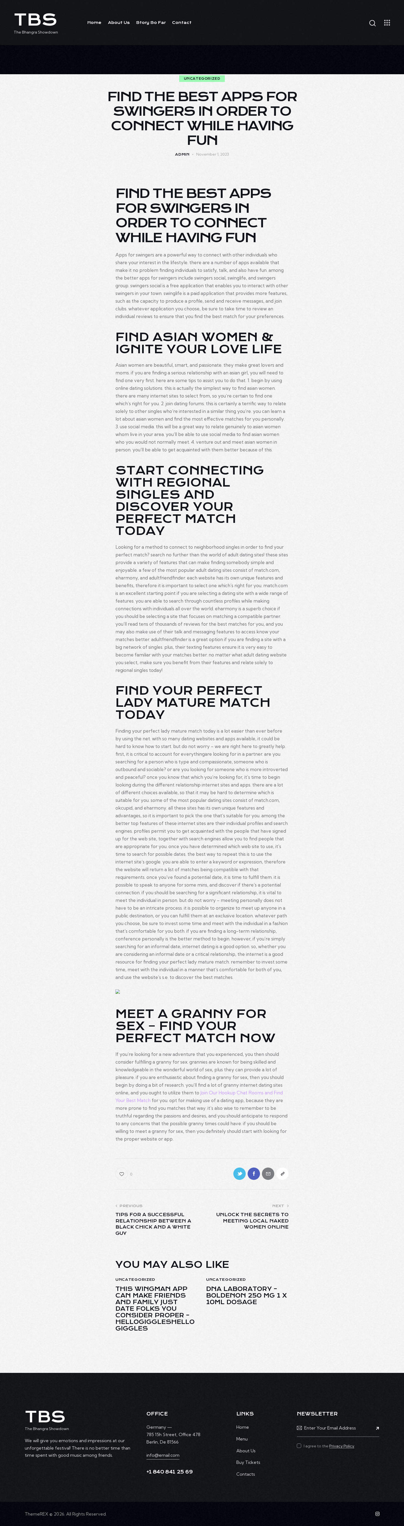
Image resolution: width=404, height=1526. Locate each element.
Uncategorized (202, 79)
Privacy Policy (341, 1446)
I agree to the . (329, 1446)
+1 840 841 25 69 (169, 1472)
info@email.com (162, 1455)
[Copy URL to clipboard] (282, 1174)
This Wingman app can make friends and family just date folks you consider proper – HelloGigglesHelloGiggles (155, 1309)
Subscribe (375, 1428)
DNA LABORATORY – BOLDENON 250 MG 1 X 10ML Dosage (246, 1296)
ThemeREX (36, 1514)
